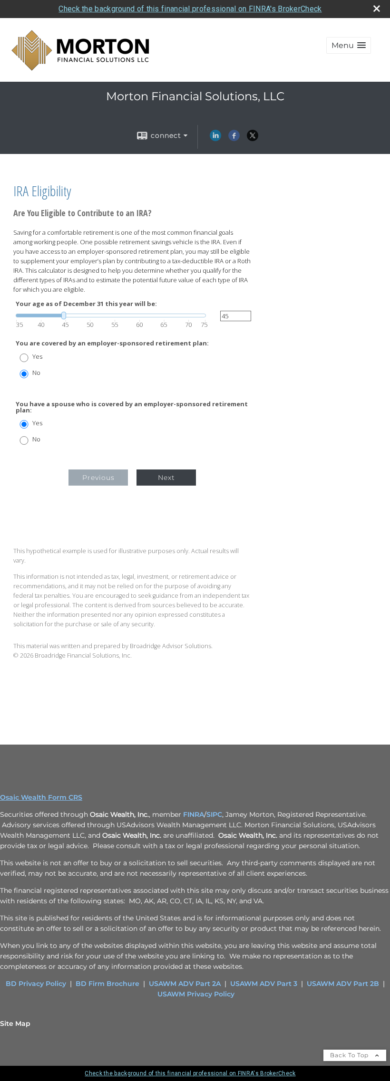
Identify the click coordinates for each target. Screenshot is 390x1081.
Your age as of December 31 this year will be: (86, 304)
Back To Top (350, 1055)
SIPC (214, 814)
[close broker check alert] (376, 8)
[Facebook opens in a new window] (234, 138)
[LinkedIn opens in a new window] (215, 138)
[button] (348, 45)
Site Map (15, 1023)
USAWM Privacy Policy (195, 994)
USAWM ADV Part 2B (343, 983)
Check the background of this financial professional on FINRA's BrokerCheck (190, 8)
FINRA (193, 814)
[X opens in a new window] (252, 138)
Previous (98, 477)
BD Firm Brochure (107, 983)
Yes (37, 357)
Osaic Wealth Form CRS (41, 797)
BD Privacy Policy (36, 983)
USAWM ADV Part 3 (263, 983)
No (36, 373)
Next (166, 477)
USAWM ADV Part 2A (185, 983)
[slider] (111, 315)
